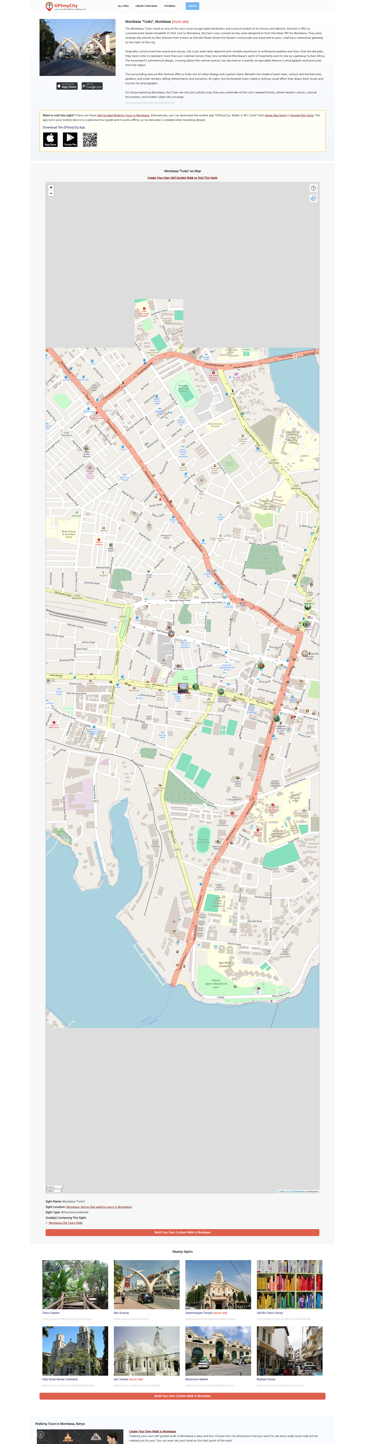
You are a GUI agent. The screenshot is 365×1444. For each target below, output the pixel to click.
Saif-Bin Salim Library (270, 1313)
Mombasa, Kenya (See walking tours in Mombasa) (99, 1207)
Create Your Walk (146, 6)
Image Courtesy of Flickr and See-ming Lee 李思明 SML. (284, 1319)
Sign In (192, 6)
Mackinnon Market (196, 1379)
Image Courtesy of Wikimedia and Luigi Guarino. (280, 1385)
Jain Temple (121, 1379)
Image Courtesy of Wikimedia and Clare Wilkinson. (66, 1319)
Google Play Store (302, 115)
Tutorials (169, 6)
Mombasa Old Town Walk (66, 1223)
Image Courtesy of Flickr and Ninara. (131, 1319)
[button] (182, 687)
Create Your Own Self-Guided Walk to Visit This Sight (182, 178)
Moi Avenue (121, 1313)
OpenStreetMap (297, 1191)
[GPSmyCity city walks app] (66, 6)
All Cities (123, 6)
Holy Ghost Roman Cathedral (60, 1379)
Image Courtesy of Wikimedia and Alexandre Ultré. (150, 103)
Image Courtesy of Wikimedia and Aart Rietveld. (137, 1385)
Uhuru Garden (51, 1313)
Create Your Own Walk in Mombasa (152, 1431)
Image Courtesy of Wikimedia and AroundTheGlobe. (210, 1319)
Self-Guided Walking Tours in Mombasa (123, 115)
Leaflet (281, 1191)
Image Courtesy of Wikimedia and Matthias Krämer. (210, 1385)
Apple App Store (275, 115)
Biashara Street (266, 1379)
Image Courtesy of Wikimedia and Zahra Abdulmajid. (68, 1385)
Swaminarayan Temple (199, 1313)
